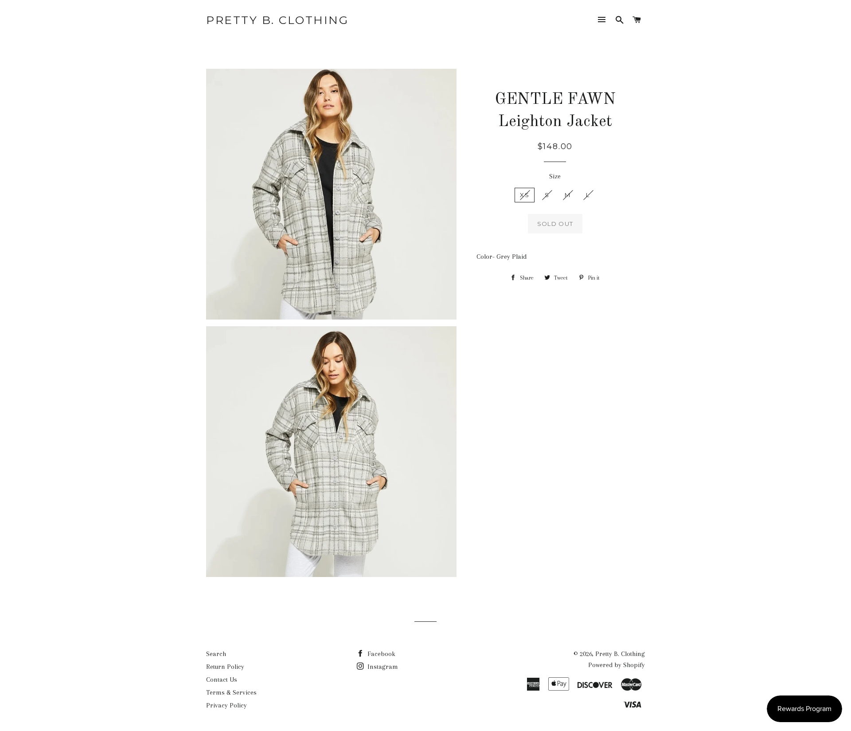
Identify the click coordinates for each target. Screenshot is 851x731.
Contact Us (221, 680)
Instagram (382, 667)
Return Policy (225, 667)
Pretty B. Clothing (277, 20)
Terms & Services (231, 692)
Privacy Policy (226, 705)
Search (216, 654)
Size (555, 176)
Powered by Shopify (616, 665)
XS (524, 194)
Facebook (380, 654)
